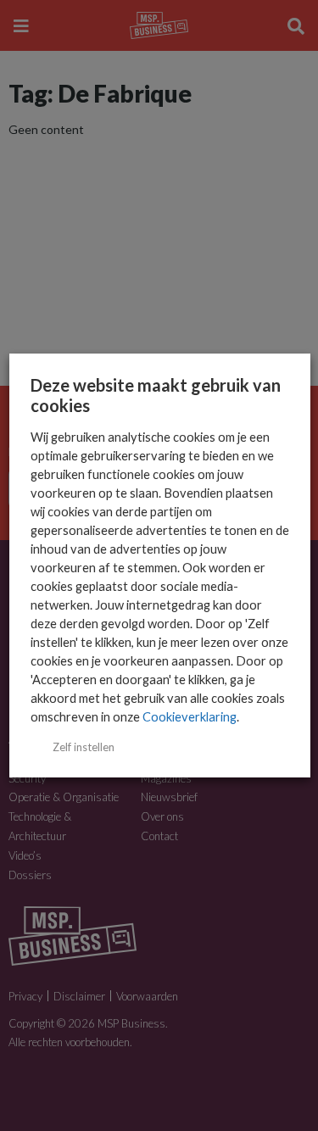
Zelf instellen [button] (83, 747)
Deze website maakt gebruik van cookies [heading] (155, 395)
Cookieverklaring (189, 717)
